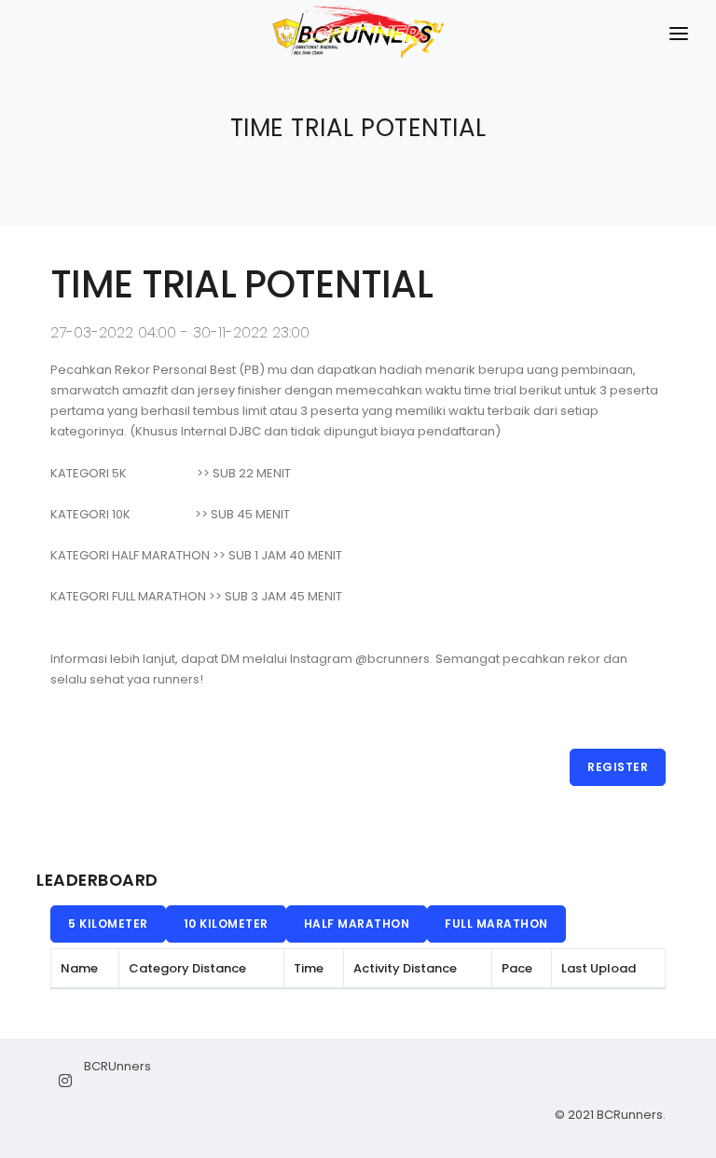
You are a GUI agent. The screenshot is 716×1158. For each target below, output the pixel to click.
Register (617, 767)
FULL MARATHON (496, 923)
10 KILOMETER (226, 923)
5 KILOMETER (108, 923)
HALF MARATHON (357, 923)
